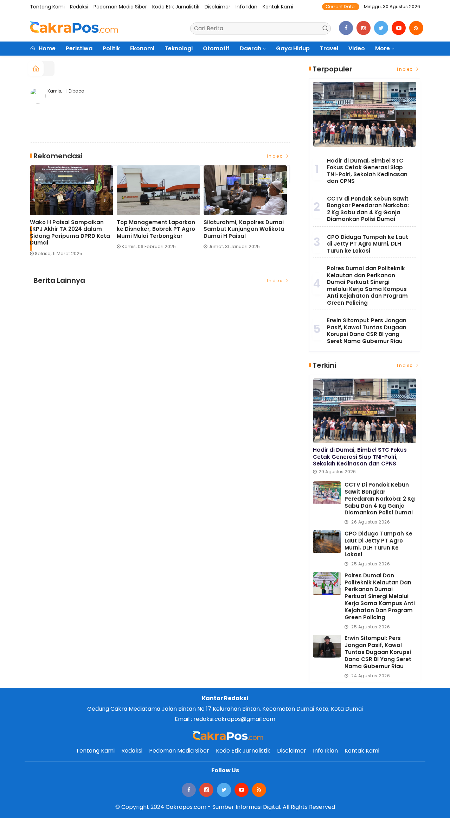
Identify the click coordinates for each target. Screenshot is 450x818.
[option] (73, 213)
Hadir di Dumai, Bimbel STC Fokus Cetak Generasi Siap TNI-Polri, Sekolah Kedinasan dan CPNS (367, 171)
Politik (111, 48)
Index (276, 156)
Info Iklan (246, 6)
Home (46, 48)
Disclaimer (217, 6)
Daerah (250, 48)
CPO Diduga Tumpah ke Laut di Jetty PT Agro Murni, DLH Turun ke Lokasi (367, 243)
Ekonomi (142, 48)
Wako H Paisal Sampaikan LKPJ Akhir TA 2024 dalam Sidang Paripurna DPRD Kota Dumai (70, 232)
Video (356, 48)
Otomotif (216, 48)
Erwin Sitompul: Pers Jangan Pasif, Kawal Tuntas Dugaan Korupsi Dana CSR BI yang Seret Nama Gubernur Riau (366, 331)
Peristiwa (79, 48)
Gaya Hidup (293, 48)
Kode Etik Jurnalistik (175, 6)
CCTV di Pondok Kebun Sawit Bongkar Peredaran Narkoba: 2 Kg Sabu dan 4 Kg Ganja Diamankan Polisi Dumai (368, 209)
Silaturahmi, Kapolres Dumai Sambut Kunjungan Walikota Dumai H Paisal (244, 229)
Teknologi (179, 48)
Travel (329, 48)
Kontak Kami (278, 6)
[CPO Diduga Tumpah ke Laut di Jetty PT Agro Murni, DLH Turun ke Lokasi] (327, 541)
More (382, 48)
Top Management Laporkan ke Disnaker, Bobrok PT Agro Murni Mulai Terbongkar (156, 229)
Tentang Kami (47, 6)
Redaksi (79, 6)
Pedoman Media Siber (120, 6)
